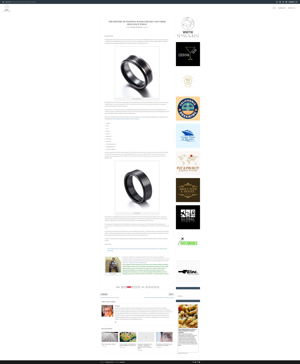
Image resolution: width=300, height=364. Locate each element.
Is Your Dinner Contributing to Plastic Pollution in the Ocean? (128, 344)
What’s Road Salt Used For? (109, 344)
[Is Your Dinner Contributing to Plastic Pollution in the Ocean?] (128, 337)
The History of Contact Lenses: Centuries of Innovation (164, 344)
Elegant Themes (109, 362)
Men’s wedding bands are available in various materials (126, 118)
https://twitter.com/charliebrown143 (138, 262)
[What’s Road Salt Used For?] (110, 337)
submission (134, 272)
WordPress (122, 362)
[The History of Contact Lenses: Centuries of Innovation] (164, 337)
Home (274, 8)
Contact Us (291, 8)
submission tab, (140, 268)
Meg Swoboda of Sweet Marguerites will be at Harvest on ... (26, 2)
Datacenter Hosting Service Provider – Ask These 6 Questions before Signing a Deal (145, 346)
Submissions (282, 8)
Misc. (141, 27)
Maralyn (133, 27)
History (137, 27)
